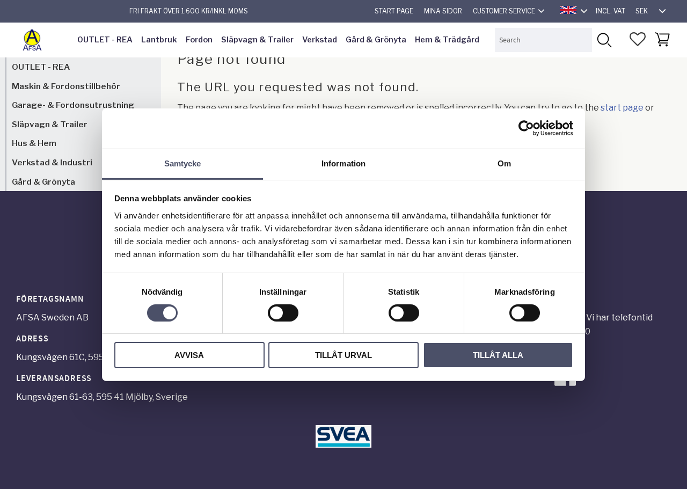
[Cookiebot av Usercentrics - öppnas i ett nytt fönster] (526, 128)
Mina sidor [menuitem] (443, 11)
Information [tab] (343, 162)
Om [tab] (504, 162)
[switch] (283, 313)
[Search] (604, 40)
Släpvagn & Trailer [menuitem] (257, 40)
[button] (638, 39)
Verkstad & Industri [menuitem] (52, 162)
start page (622, 108)
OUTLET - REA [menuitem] (105, 40)
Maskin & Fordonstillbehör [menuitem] (66, 86)
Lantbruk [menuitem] (159, 40)
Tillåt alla (498, 355)
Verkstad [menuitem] (319, 40)
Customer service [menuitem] (504, 11)
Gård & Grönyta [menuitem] (376, 40)
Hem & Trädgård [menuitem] (447, 40)
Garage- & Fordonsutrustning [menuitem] (73, 105)
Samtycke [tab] (182, 162)
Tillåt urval (343, 355)
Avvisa (189, 355)
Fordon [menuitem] (199, 40)
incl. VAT (610, 11)
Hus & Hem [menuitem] (34, 143)
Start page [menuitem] (394, 11)
